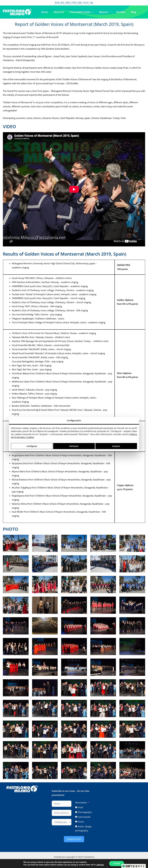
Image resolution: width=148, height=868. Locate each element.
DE (80, 2)
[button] (92, 12)
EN (57, 2)
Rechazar (73, 446)
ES (62, 2)
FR (74, 2)
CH (86, 2)
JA (91, 2)
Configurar (31, 446)
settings (100, 865)
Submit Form (74, 839)
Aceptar (116, 446)
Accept (116, 863)
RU (68, 2)
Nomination (81, 802)
